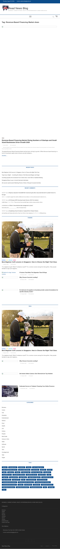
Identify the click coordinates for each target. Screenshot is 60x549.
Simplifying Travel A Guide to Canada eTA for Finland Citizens (23, 211)
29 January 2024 (23, 274)
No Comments (13, 145)
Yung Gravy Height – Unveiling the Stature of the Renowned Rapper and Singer (21, 175)
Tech (3, 137)
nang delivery (47, 472)
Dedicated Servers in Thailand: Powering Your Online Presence (36, 386)
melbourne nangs (25, 472)
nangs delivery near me (47, 477)
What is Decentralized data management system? (21, 205)
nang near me (42, 474)
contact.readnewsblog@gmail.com (24, 1)
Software (4, 444)
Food (3, 423)
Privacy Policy (54, 545)
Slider (14, 259)
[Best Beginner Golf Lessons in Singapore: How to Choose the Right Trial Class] (30, 239)
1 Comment (30, 375)
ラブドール (4, 192)
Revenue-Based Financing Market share (25, 147)
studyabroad (36, 484)
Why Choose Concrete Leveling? (28, 277)
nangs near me (16, 479)
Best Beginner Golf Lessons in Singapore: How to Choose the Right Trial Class (20, 172)
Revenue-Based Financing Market (9, 147)
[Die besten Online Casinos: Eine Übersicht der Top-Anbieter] (10, 378)
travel (4, 489)
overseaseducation (31, 479)
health (4, 472)
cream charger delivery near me (9, 469)
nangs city (5, 477)
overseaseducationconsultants (9, 484)
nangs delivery (23, 477)
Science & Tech (5, 439)
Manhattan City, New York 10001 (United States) (14, 530)
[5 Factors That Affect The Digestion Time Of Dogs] (10, 273)
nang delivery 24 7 (7, 474)
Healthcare (10, 472)
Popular (10, 259)
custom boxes (35, 469)
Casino (3, 410)
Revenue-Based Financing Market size (40, 147)
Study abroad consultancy (8, 487)
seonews (20, 484)
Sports (3, 447)
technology (51, 487)
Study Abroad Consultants (22, 487)
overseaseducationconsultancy (9, 482)
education (43, 469)
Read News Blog (18, 8)
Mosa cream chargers (36, 472)
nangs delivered (13, 477)
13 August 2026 (5, 264)
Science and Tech (6, 522)
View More (6, 155)
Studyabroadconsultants (36, 487)
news (23, 479)
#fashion (5, 467)
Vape (3, 454)
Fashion (3, 420)
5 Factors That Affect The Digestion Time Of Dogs (33, 272)
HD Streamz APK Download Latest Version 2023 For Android (23, 200)
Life (7, 259)
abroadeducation (12, 467)
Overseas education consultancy (26, 482)
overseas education (42, 479)
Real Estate (4, 436)
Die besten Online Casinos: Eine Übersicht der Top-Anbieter (36, 373)
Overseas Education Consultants (43, 482)
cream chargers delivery (24, 469)
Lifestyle (17, 472)
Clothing (28, 467)
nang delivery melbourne (19, 474)
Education (4, 415)
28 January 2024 (23, 279)
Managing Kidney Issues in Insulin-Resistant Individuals (15, 180)
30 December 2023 (23, 388)
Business (4, 259)
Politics (3, 431)
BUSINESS (21, 467)
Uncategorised (5, 452)
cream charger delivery (38, 467)
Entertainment (5, 418)
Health (3, 425)
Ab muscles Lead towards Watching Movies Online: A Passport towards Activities (21, 182)
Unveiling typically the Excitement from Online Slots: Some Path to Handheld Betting (22, 177)
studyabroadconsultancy (47, 484)
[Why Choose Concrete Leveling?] (10, 282)
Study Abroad (28, 484)
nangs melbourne (6, 479)
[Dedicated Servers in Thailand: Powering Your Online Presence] (10, 391)
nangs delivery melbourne (34, 477)
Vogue (3, 457)
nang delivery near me (31, 474)
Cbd (3, 412)
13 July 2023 (5, 145)
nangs (49, 474)
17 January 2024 (23, 375)
